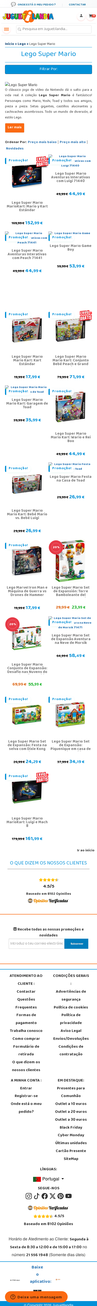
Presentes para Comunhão (71, 1093)
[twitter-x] (53, 1196)
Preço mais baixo (42, 142)
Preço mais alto (73, 142)
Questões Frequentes (26, 1004)
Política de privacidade (71, 1019)
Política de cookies (71, 1008)
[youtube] (68, 1196)
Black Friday (71, 1128)
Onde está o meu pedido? (26, 1108)
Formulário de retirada (26, 1051)
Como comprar (26, 1039)
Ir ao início (86, 850)
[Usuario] (81, 16)
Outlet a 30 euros (71, 1120)
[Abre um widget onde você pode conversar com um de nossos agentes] (36, 1297)
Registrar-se (26, 1096)
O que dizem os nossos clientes (26, 1066)
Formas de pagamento (26, 1019)
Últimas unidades (71, 1143)
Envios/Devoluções (71, 1039)
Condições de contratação (70, 1051)
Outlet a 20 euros (71, 1112)
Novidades (15, 148)
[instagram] (29, 1196)
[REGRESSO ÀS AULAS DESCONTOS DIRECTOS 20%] (70, 561)
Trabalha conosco (26, 1031)
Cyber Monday (71, 1135)
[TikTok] (37, 1196)
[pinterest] (61, 1196)
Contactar (26, 992)
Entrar (26, 1089)
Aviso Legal (71, 1031)
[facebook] (45, 1196)
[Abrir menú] (6, 29)
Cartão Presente (71, 1151)
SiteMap (71, 1159)
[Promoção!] (27, 176)
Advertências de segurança (71, 996)
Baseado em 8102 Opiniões (48, 890)
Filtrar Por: (49, 69)
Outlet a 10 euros (71, 1104)
